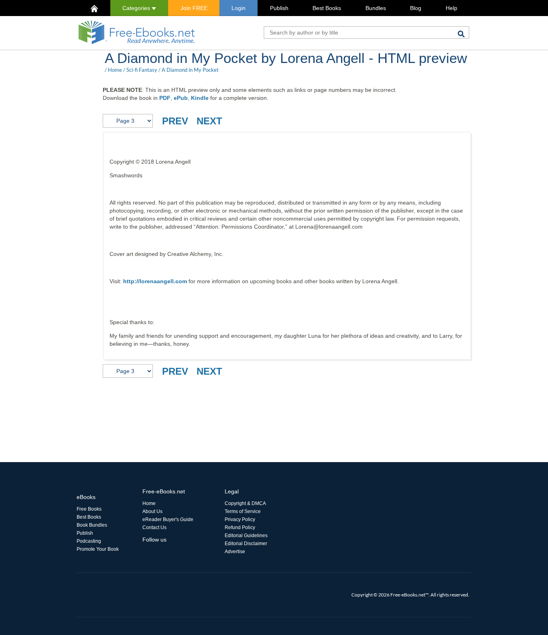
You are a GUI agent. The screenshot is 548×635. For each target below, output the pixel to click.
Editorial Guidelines (246, 535)
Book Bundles (92, 525)
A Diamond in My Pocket (190, 70)
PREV (175, 121)
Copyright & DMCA (245, 503)
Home (115, 70)
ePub (181, 98)
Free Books (89, 509)
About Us (152, 511)
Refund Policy (240, 527)
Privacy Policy (240, 519)
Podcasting (89, 541)
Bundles (375, 8)
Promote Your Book (98, 549)
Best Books (327, 8)
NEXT (209, 121)
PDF (164, 98)
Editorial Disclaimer (246, 543)
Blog (415, 8)
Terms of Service (243, 511)
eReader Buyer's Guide (167, 519)
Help (451, 8)
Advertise (235, 551)
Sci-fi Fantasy (141, 70)
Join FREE (194, 8)
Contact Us (154, 527)
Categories (137, 8)
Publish (279, 8)
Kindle (200, 98)
